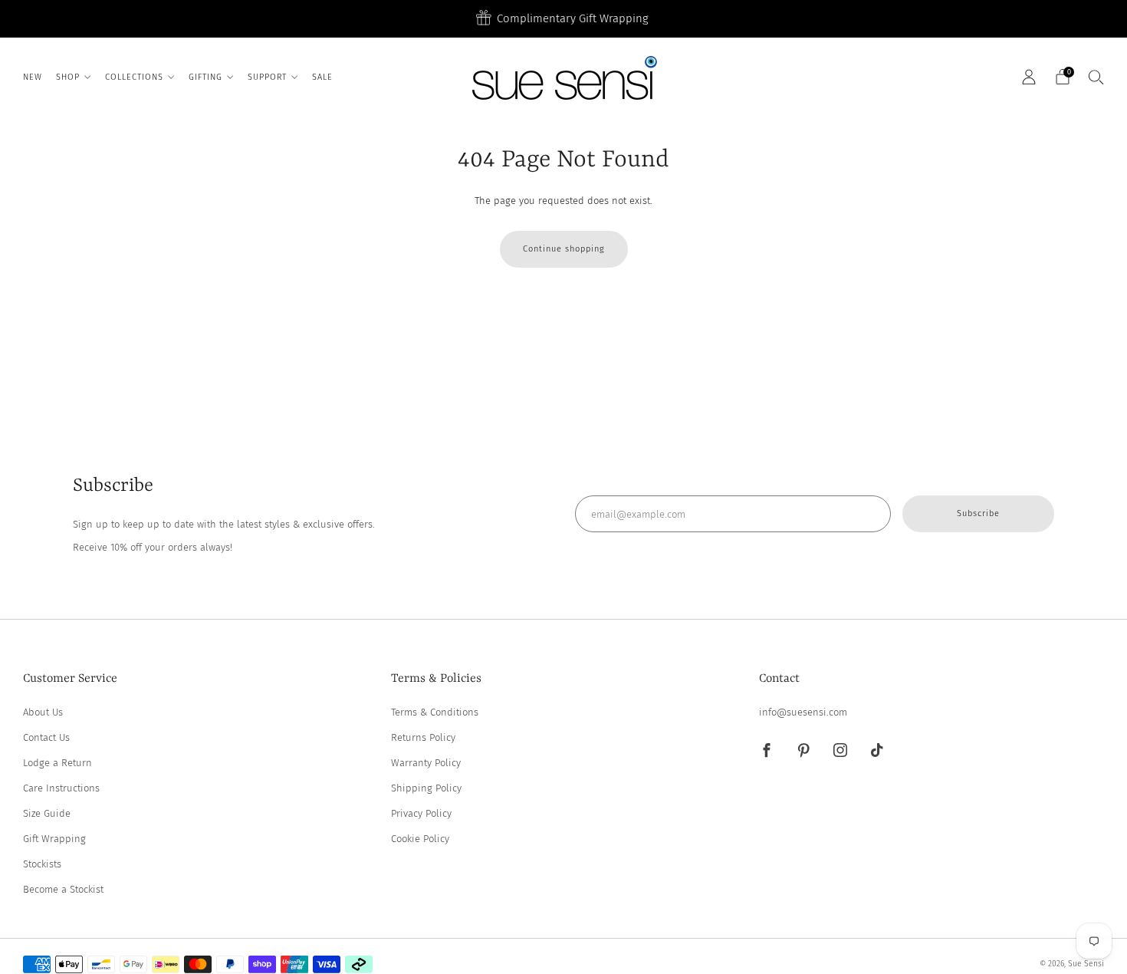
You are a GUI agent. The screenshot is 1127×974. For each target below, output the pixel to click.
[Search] (1096, 76)
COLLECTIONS (134, 77)
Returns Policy (423, 737)
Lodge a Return (57, 762)
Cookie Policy (420, 838)
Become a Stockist (63, 889)
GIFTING (205, 77)
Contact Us (46, 737)
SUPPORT (267, 77)
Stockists (42, 864)
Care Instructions (61, 788)
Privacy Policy (421, 813)
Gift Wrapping (54, 838)
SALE (322, 77)
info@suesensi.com (803, 712)
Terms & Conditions (434, 712)
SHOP (68, 77)
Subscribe (978, 513)
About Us (43, 712)
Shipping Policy (426, 788)
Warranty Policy (426, 762)
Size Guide (47, 813)
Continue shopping (564, 249)
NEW (32, 77)
